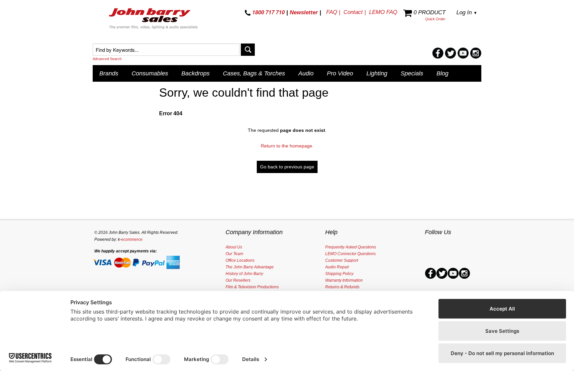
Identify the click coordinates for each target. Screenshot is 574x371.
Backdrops (195, 73)
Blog (442, 73)
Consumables (150, 73)
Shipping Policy (339, 273)
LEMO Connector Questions (350, 253)
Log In (466, 12)
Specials (412, 73)
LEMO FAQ (383, 12)
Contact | (354, 12)
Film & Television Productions (252, 287)
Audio (306, 73)
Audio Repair (337, 267)
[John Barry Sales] (154, 19)
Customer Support (341, 260)
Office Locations (240, 260)
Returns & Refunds (342, 287)
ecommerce (132, 239)
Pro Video (340, 73)
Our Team (234, 253)
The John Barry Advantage (250, 267)
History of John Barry (244, 273)
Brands (108, 73)
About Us (234, 247)
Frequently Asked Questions (350, 247)
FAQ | (333, 12)
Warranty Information (344, 280)
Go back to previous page (287, 166)
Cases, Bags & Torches (254, 73)
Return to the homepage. (287, 145)
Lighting (376, 73)
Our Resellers (238, 280)
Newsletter (304, 12)
